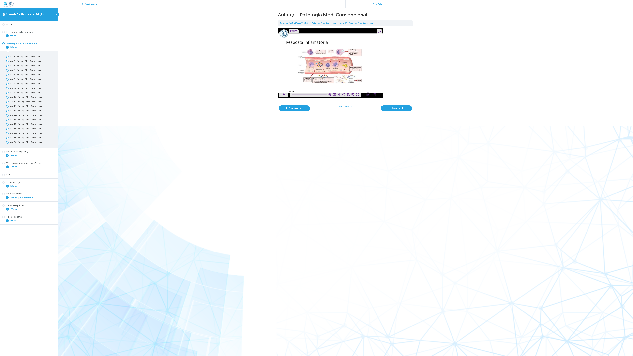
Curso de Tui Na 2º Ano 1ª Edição (25, 14)
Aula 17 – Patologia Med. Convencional (357, 23)
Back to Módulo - (345, 107)
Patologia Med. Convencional (325, 23)
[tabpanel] (345, 64)
